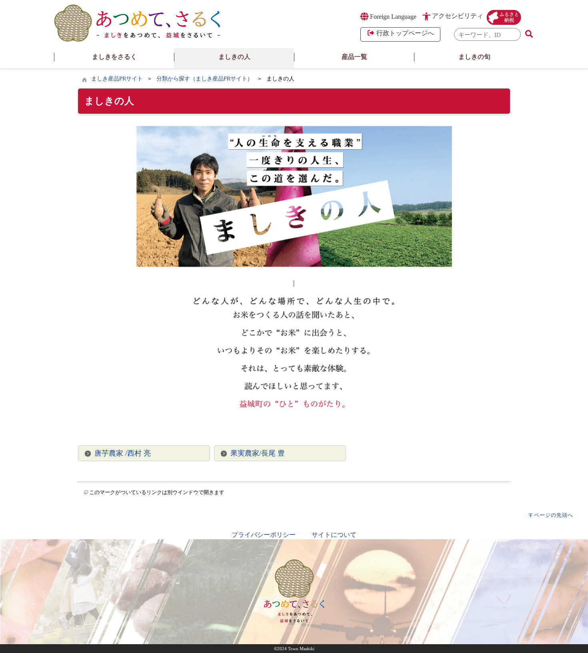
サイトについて (334, 534)
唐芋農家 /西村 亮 (122, 453)
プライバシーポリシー (264, 534)
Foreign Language (392, 16)
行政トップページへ (404, 33)
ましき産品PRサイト (117, 78)
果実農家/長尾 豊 (257, 453)
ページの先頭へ (553, 515)
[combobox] (487, 34)
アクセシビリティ (457, 15)
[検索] (528, 34)
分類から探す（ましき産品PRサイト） (204, 78)
